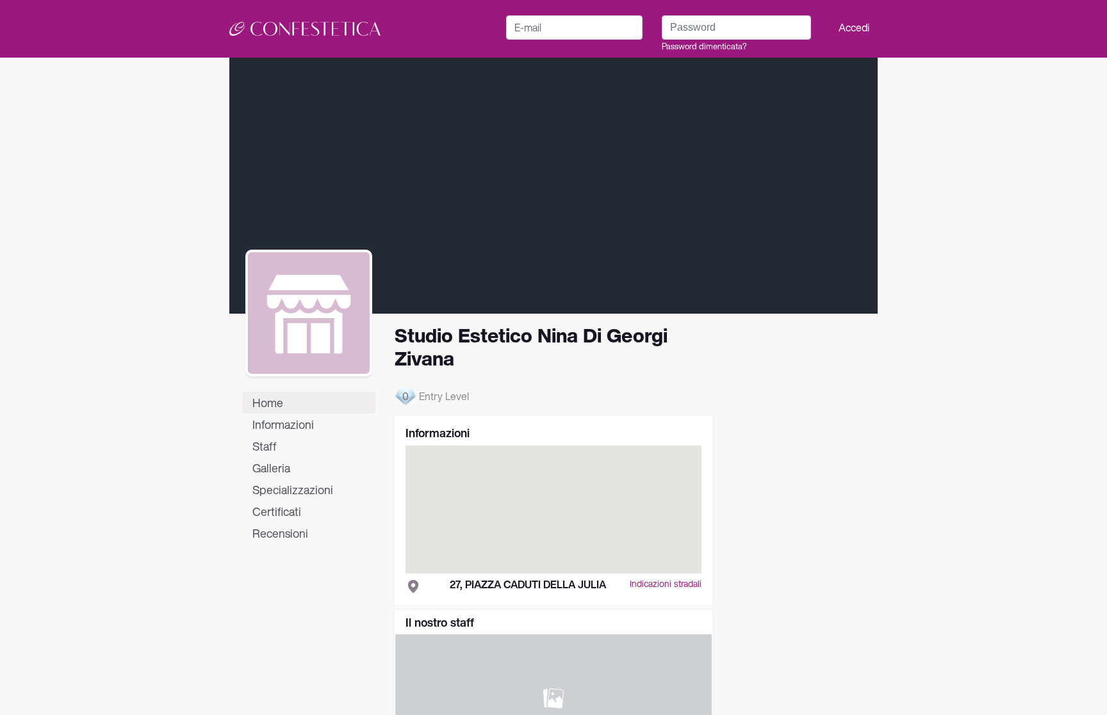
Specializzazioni (292, 489)
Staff (264, 446)
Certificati (276, 511)
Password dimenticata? (704, 46)
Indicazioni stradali (665, 584)
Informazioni (283, 424)
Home (267, 402)
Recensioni (280, 533)
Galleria (271, 468)
